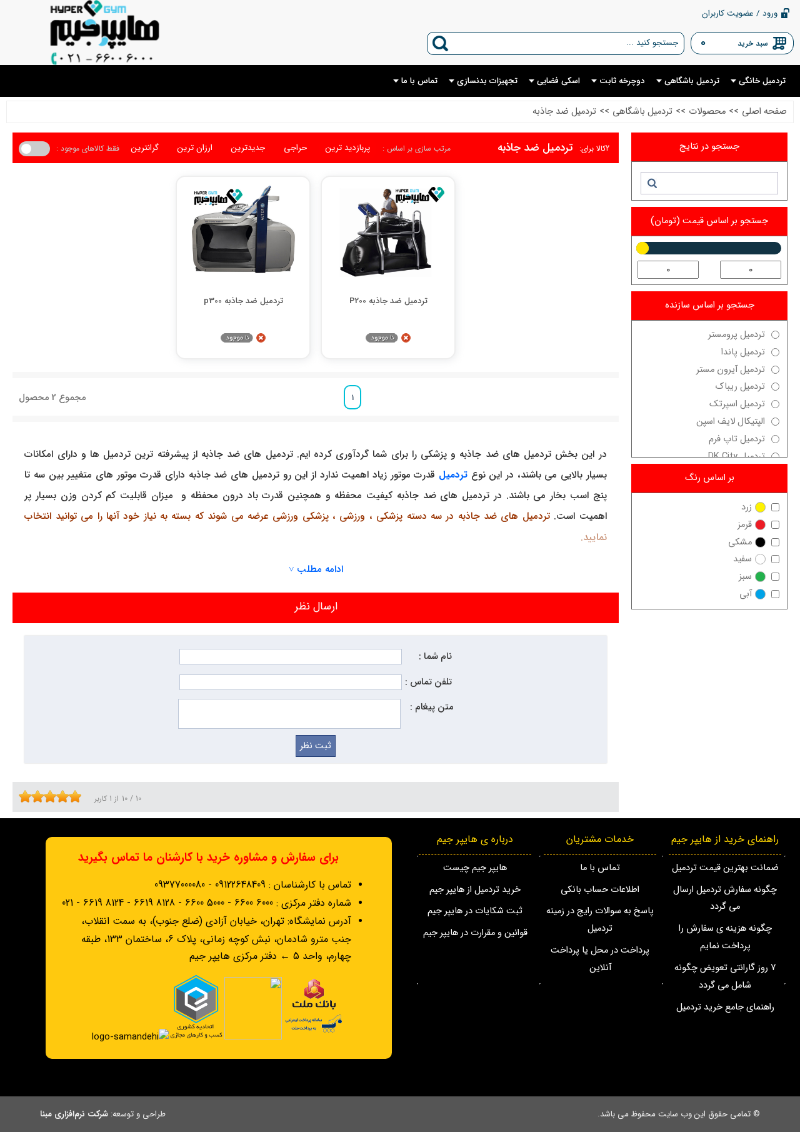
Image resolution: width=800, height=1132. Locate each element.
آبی (745, 594)
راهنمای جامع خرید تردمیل (725, 1007)
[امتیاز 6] (53, 796)
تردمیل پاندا (743, 352)
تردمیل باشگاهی (642, 111)
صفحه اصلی (764, 111)
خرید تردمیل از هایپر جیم (475, 890)
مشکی (740, 542)
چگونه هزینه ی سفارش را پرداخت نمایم (725, 937)
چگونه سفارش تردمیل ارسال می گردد (725, 898)
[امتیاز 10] (78, 796)
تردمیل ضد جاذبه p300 (243, 301)
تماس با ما (600, 868)
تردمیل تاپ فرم (737, 439)
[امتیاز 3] (34, 796)
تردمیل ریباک (740, 386)
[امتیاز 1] (22, 796)
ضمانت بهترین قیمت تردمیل (725, 868)
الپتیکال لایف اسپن (730, 421)
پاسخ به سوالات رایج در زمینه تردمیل (600, 920)
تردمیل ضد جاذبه (564, 111)
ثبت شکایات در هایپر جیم (475, 911)
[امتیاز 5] (47, 796)
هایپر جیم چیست (475, 868)
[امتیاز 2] (28, 796)
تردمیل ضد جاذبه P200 (388, 301)
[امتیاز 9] (72, 796)
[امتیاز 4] (41, 796)
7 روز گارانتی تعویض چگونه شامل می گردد (725, 977)
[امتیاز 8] (65, 796)
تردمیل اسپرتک (737, 404)
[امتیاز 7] (59, 796)
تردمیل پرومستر (736, 335)
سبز (745, 576)
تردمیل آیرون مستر (730, 370)
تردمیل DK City (736, 456)
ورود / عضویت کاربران (740, 13)
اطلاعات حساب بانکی (600, 890)
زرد (746, 507)
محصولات (707, 111)
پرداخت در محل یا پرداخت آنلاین (600, 959)
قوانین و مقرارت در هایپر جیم (475, 933)
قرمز (745, 525)
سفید (742, 559)
